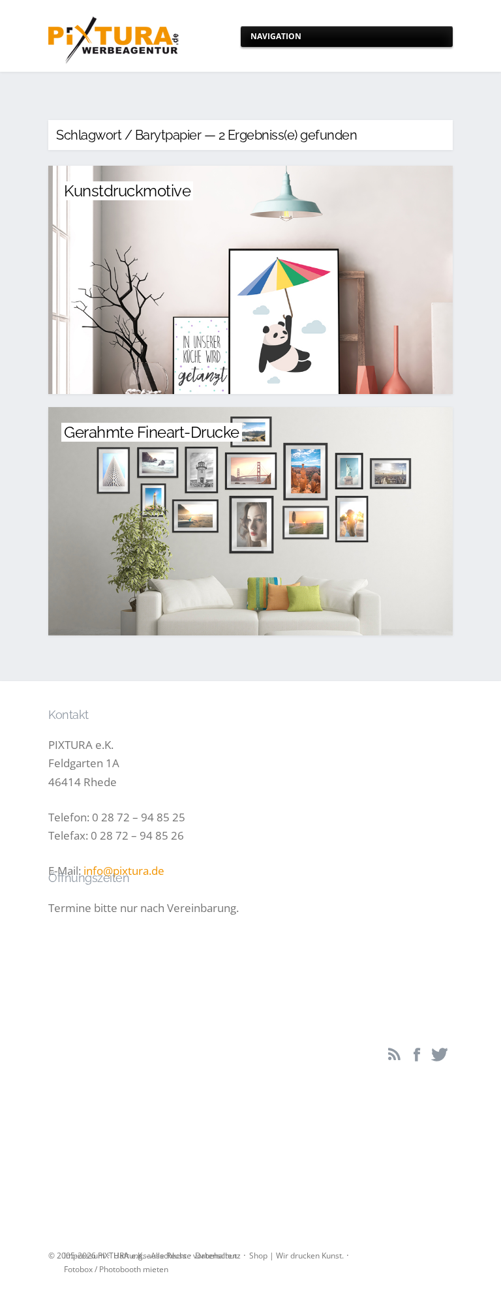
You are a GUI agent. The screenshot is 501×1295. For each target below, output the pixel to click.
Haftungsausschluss (150, 1255)
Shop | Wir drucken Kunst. (296, 1255)
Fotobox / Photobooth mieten (116, 1269)
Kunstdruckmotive (127, 190)
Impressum (84, 1255)
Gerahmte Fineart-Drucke (151, 432)
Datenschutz (218, 1255)
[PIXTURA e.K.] (113, 35)
